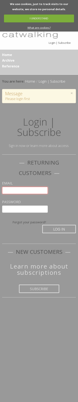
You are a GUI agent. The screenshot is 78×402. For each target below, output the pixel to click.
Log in (59, 229)
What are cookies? (39, 27)
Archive (8, 60)
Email (7, 183)
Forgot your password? (29, 222)
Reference (10, 66)
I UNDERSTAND (39, 18)
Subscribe (39, 288)
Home (7, 55)
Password (11, 201)
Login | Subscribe (60, 43)
